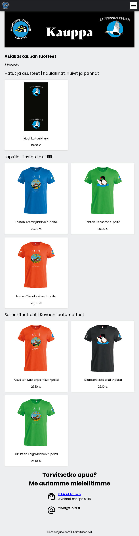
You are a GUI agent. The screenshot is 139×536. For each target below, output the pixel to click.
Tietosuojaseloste (58, 532)
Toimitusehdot (82, 532)
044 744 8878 (69, 494)
